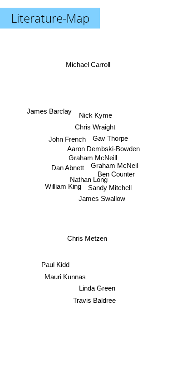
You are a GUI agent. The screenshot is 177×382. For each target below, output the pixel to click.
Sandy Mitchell (110, 187)
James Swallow (102, 198)
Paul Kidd (55, 264)
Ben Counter (116, 174)
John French (67, 139)
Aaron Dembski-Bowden (103, 149)
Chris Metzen (87, 238)
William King (63, 186)
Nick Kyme (95, 115)
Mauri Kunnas (65, 277)
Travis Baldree (94, 300)
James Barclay (49, 111)
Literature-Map (50, 18)
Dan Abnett (67, 168)
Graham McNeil (114, 165)
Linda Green (97, 288)
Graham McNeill (92, 158)
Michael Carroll (88, 64)
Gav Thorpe (110, 138)
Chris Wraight (94, 127)
